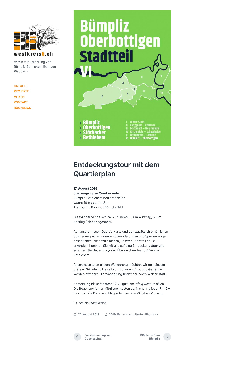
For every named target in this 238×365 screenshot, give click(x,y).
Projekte (21, 91)
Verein (19, 97)
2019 (112, 314)
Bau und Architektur (130, 314)
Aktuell (20, 86)
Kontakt (21, 102)
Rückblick (22, 108)
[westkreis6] (37, 38)
